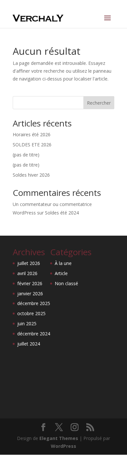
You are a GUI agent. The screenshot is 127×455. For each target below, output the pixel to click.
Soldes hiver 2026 (31, 175)
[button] (13, 442)
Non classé (66, 283)
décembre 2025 (33, 303)
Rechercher (99, 103)
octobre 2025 (31, 313)
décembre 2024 (33, 333)
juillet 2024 (28, 344)
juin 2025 (26, 323)
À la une (63, 263)
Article (61, 273)
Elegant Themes (58, 438)
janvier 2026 (30, 293)
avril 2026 (27, 273)
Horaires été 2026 (31, 134)
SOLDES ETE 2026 (32, 144)
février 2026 (29, 283)
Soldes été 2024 (62, 213)
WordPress (63, 446)
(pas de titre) (26, 155)
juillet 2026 (28, 263)
